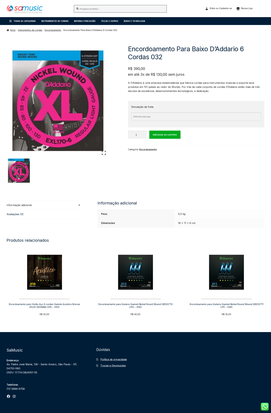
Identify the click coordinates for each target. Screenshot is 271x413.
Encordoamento (53, 30)
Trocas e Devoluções (113, 365)
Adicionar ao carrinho (165, 134)
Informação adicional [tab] (19, 205)
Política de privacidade (113, 359)
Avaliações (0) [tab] (15, 214)
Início (13, 30)
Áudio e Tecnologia (134, 20)
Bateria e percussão (85, 20)
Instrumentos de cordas (55, 20)
